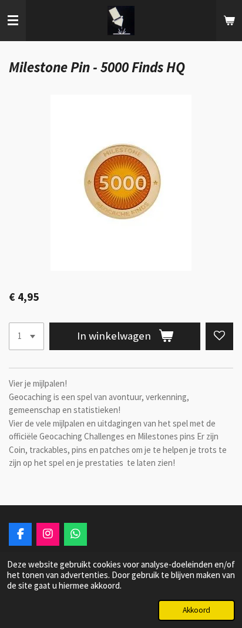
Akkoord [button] (196, 610)
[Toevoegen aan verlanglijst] (219, 336)
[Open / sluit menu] (13, 20)
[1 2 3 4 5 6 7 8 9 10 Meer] (26, 336)
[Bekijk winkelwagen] (229, 20)
